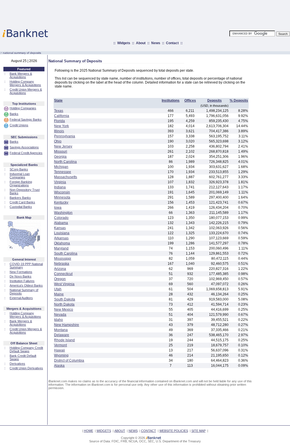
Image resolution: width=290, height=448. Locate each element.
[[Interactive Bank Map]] (24, 249)
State (58, 101)
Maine (59, 294)
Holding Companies (23, 108)
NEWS (133, 430)
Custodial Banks (21, 206)
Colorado (61, 218)
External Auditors (21, 298)
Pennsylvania (64, 136)
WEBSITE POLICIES (173, 430)
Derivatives (17, 363)
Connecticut (63, 274)
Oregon (60, 279)
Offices (190, 101)
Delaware (61, 335)
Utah (57, 289)
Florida (59, 121)
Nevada (60, 315)
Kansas (60, 228)
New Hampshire (66, 325)
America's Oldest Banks (26, 285)
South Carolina (65, 253)
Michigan (61, 167)
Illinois (59, 131)
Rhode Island (64, 340)
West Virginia (64, 284)
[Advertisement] (170, 12)
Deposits (214, 101)
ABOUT (119, 430)
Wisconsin (62, 192)
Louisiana (61, 233)
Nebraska (61, 264)
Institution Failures (22, 281)
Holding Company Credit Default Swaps (26, 349)
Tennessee (62, 172)
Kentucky (61, 202)
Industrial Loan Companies (20, 175)
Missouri (60, 151)
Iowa (57, 208)
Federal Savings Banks (26, 119)
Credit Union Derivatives (26, 368)
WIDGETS (104, 430)
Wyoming (61, 355)
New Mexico (63, 310)
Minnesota (62, 197)
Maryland (61, 248)
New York (61, 126)
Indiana (60, 187)
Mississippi (62, 259)
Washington (63, 213)
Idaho (58, 320)
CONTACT (148, 430)
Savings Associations (24, 147)
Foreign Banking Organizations (21, 183)
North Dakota (64, 304)
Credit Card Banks (22, 202)
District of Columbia (69, 360)
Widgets (123, 43)
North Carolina (65, 162)
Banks (14, 114)
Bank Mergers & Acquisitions (21, 75)
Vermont (60, 345)
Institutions (171, 101)
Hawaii (59, 350)
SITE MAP (198, 430)
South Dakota (64, 299)
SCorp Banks (19, 169)
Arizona (60, 269)
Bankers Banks (20, 197)
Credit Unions (19, 125)
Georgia (60, 157)
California (61, 116)
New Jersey (63, 146)
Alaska (59, 366)
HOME (88, 430)
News (155, 43)
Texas (58, 111)
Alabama (61, 223)
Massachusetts (65, 177)
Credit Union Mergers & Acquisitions (26, 91)
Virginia (60, 182)
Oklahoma (62, 243)
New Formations (21, 272)
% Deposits (239, 101)
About (141, 43)
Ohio (57, 141)
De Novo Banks (20, 276)
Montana (61, 330)
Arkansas (61, 238)
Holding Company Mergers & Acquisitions (25, 83)
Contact (172, 43)
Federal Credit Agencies (26, 153)
